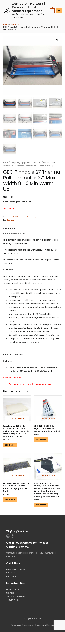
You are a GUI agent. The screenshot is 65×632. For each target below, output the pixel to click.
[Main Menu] (59, 10)
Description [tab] (9, 228)
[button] (57, 40)
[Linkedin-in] (8, 536)
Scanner (10, 220)
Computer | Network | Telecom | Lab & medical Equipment (28, 7)
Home (5, 162)
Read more (10, 445)
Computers (36, 162)
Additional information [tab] (14, 233)
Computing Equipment (20, 162)
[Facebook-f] (12, 536)
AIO (14, 217)
